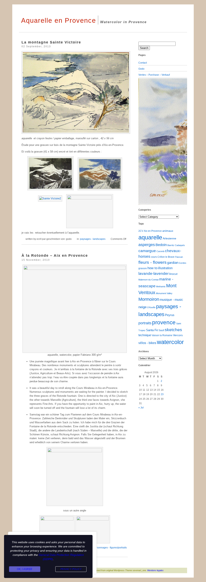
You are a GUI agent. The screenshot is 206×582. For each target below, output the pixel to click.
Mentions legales (155, 570)
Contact (142, 62)
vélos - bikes (147, 343)
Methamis (161, 286)
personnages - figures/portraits (110, 547)
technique (144, 335)
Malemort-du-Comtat (148, 279)
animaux (167, 230)
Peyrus (169, 315)
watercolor (170, 342)
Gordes (182, 263)
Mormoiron (148, 299)
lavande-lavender (153, 273)
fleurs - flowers (152, 262)
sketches (173, 329)
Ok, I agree (24, 569)
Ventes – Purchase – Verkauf (154, 74)
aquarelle (150, 237)
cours (154, 256)
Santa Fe (152, 330)
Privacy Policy (71, 569)
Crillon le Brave (166, 256)
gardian (172, 263)
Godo (141, 68)
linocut (173, 273)
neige (142, 307)
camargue (147, 250)
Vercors (178, 335)
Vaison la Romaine (162, 335)
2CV (140, 231)
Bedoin (161, 245)
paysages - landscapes (92, 239)
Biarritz (170, 245)
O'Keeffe (151, 307)
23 (162, 394)
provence (164, 322)
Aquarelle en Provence (58, 20)
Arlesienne (169, 238)
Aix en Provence (153, 231)
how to (152, 268)
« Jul (141, 407)
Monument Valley (164, 293)
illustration (165, 268)
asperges (146, 244)
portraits (144, 323)
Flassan (179, 257)
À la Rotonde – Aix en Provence (55, 255)
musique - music (171, 299)
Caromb (160, 251)
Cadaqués (180, 245)
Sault (161, 330)
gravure (142, 268)
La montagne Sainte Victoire (51, 42)
